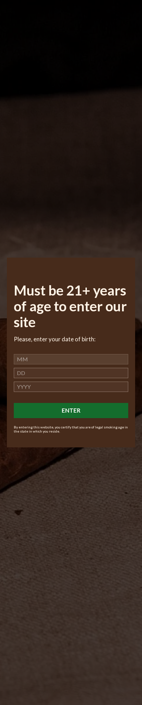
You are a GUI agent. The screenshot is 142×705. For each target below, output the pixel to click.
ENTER (71, 410)
